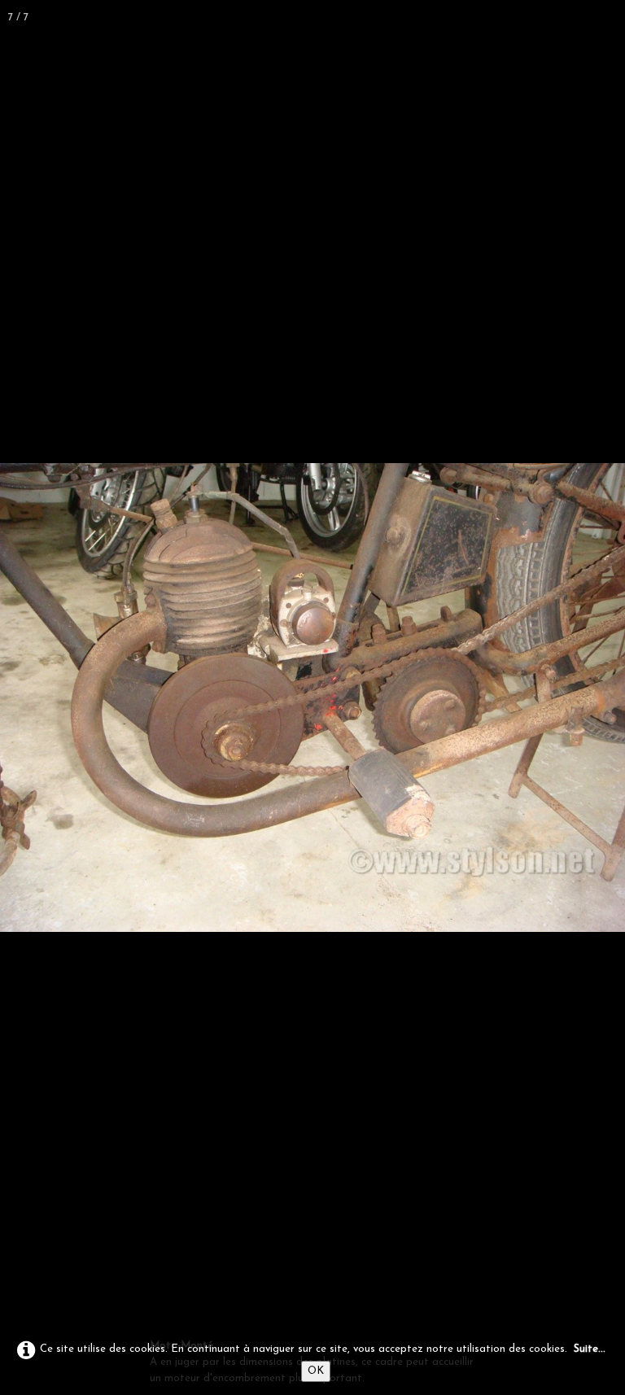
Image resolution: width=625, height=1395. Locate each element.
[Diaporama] (535, 18)
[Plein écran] (571, 18)
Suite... (589, 1349)
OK (316, 1371)
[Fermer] (607, 18)
